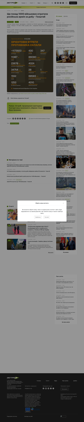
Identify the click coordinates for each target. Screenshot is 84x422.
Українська (38, 217)
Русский (47, 217)
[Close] (63, 203)
